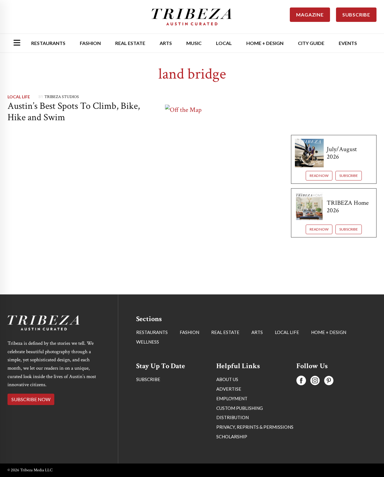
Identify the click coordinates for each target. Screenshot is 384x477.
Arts (166, 43)
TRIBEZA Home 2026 (348, 206)
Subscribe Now (30, 399)
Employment (232, 398)
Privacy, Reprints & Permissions (254, 427)
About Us (227, 379)
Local (224, 43)
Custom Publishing (239, 408)
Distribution (232, 417)
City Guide (311, 43)
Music (194, 43)
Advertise (228, 389)
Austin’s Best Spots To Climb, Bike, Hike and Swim (74, 112)
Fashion (90, 43)
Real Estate (130, 43)
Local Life (19, 96)
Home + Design (265, 43)
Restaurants (48, 43)
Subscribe (348, 175)
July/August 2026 (342, 153)
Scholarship (231, 436)
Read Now (319, 175)
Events (348, 43)
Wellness (147, 341)
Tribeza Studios (61, 97)
